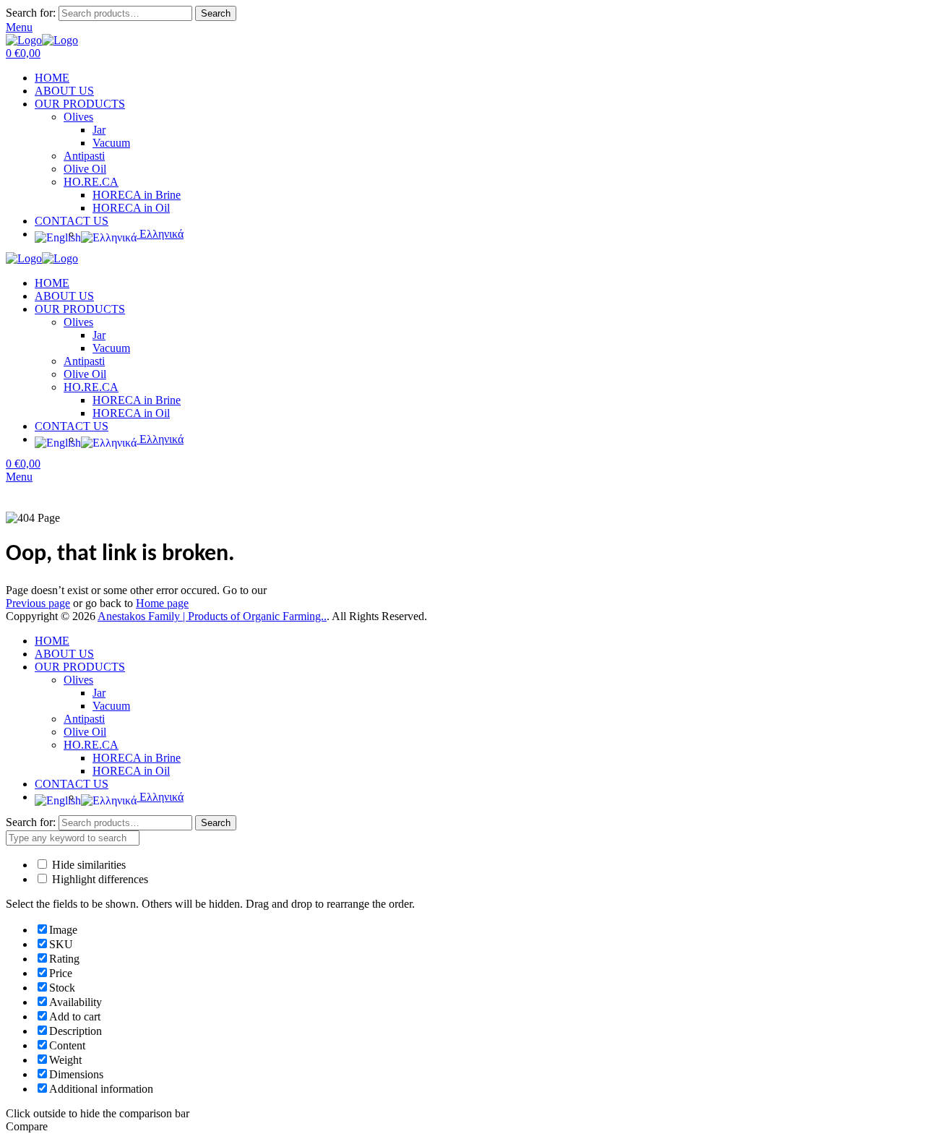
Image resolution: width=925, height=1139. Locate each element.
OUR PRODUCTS (80, 104)
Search (216, 13)
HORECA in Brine (136, 195)
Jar (99, 130)
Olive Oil (85, 169)
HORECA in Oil (131, 208)
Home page (162, 603)
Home (20, 505)
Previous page (38, 603)
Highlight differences (98, 879)
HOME (52, 78)
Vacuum (111, 143)
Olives (78, 117)
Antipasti (84, 156)
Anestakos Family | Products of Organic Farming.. (212, 616)
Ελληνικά (160, 234)
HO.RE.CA (91, 182)
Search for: (31, 13)
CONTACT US (71, 221)
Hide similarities (87, 865)
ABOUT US (64, 91)
